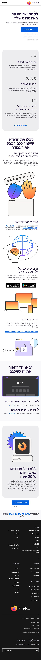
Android (36, 544)
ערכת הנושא (12, 414)
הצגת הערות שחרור (20, 125)
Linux (37, 547)
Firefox (20, 608)
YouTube (36, 590)
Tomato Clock (11, 226)
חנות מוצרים (15, 579)
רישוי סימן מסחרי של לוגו (31, 632)
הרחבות (11, 405)
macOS (36, 537)
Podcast (36, 600)
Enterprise (15, 548)
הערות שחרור (15, 572)
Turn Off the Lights (30, 228)
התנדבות (36, 572)
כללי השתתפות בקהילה (31, 629)
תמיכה (17, 582)
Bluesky (36, 597)
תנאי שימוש (35, 622)
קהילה (17, 589)
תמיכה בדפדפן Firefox (32, 39)
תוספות (16, 586)
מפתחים (36, 576)
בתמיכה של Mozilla (19, 514)
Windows (35, 534)
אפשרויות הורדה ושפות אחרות (31, 37)
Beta (17, 537)
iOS (37, 541)
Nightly (16, 534)
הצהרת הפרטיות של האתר (30, 619)
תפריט (4, 3)
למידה (17, 575)
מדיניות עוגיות (34, 625)
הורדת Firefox (30, 30)
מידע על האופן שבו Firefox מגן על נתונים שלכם (21, 332)
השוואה (17, 569)
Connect (35, 569)
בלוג (18, 593)
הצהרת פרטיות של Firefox (31, 34)
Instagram (35, 586)
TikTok (36, 593)
